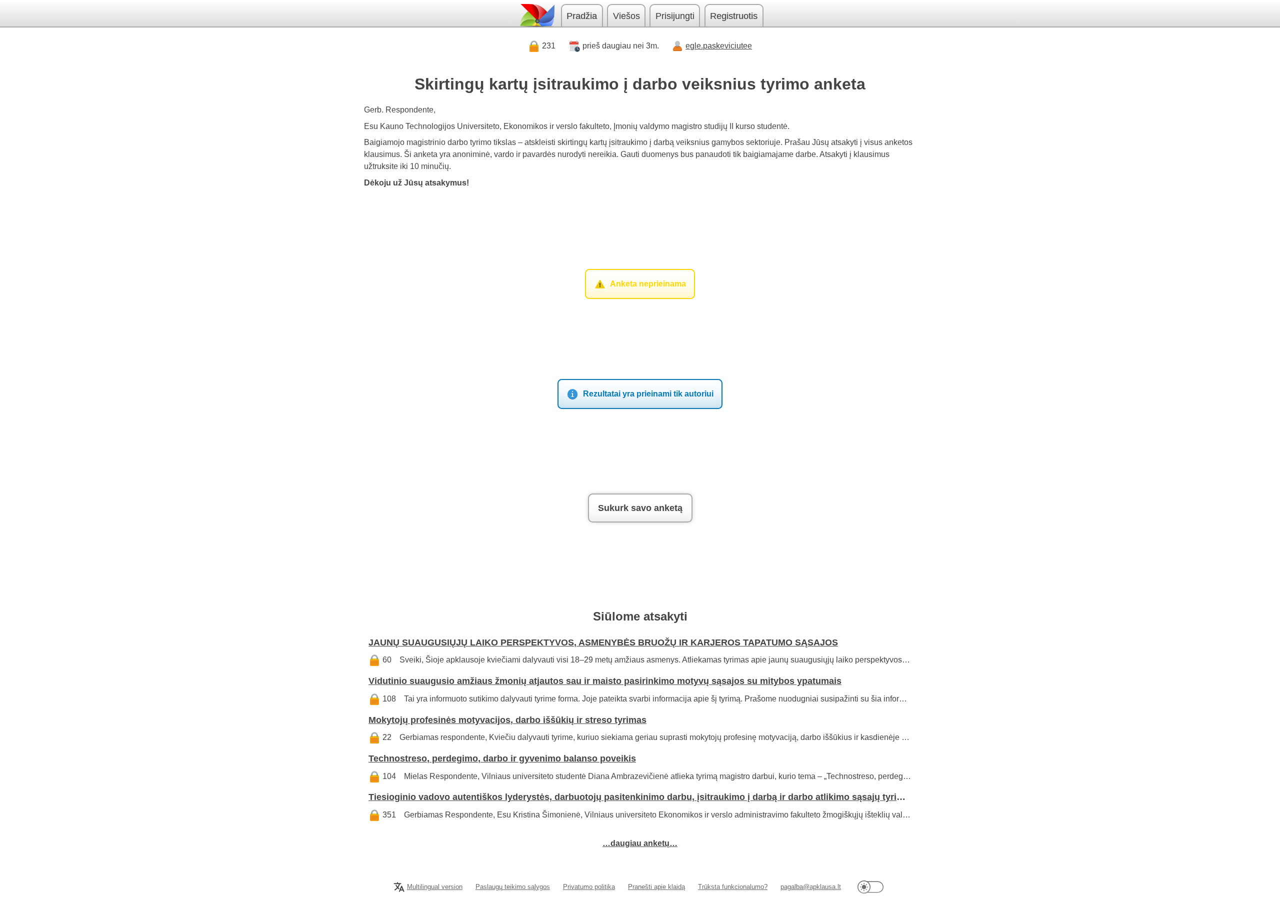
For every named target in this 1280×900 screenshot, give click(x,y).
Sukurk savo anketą (640, 508)
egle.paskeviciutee (719, 46)
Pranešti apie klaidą (656, 886)
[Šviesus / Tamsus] (870, 886)
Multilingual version (434, 886)
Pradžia (581, 16)
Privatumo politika (589, 886)
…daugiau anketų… (640, 843)
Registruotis (734, 16)
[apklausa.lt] (536, 15)
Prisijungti (675, 16)
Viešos (626, 16)
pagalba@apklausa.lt (810, 886)
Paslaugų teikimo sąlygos (513, 886)
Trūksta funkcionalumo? (733, 886)
